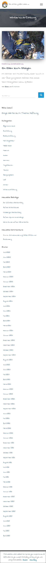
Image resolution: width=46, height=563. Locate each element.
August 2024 (8, 301)
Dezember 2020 (8, 496)
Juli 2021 (6, 467)
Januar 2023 (8, 394)
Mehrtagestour (9, 140)
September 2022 (9, 408)
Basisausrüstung (9, 136)
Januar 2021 (7, 491)
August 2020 (7, 516)
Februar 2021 (7, 487)
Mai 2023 (6, 374)
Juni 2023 (6, 369)
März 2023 (7, 384)
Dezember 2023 (9, 340)
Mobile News (7, 145)
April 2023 (6, 379)
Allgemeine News (9, 126)
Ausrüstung (6, 64)
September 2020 (9, 511)
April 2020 (6, 535)
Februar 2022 (8, 433)
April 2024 (6, 320)
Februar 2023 (8, 389)
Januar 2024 (8, 335)
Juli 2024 (6, 306)
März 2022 (7, 428)
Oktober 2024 (8, 291)
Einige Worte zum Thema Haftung (20, 113)
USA (4, 179)
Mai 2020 (6, 530)
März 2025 (7, 272)
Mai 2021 (6, 477)
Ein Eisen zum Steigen (16, 68)
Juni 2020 (6, 526)
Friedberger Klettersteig (12, 212)
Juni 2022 (7, 413)
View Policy (33, 559)
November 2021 (8, 447)
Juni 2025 (7, 257)
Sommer (6, 160)
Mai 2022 (6, 418)
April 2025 (6, 267)
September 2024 (9, 296)
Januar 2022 (8, 438)
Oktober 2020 (8, 506)
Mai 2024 (6, 316)
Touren (6, 170)
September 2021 (9, 457)
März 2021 (6, 482)
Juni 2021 (6, 472)
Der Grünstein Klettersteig (13, 202)
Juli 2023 (6, 364)
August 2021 (7, 462)
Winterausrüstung (17, 64)
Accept (25, 559)
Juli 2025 (6, 252)
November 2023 (8, 345)
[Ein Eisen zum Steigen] (23, 45)
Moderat (6, 150)
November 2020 (8, 501)
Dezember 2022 (9, 399)
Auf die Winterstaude (11, 207)
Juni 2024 (6, 311)
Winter (5, 184)
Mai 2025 (6, 262)
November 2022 (9, 404)
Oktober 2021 (8, 452)
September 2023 (9, 355)
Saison (5, 155)
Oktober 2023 (8, 350)
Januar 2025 (8, 281)
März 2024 (7, 325)
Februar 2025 (8, 276)
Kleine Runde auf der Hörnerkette (15, 222)
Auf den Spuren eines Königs (13, 217)
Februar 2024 (8, 330)
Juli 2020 (6, 521)
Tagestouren (8, 165)
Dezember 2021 (8, 442)
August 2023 (7, 359)
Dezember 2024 (9, 286)
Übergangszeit (8, 175)
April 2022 (6, 423)
